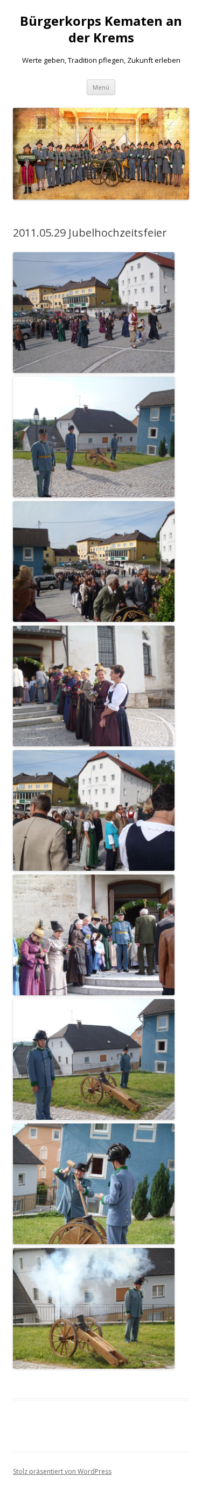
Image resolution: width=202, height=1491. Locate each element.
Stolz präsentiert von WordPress (62, 1471)
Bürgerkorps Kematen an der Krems (101, 29)
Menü (101, 87)
